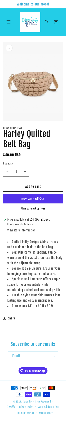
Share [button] (11, 318)
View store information (21, 230)
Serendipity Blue (31, 401)
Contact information (48, 406)
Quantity (8, 163)
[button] (8, 22)
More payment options (33, 208)
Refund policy (45, 412)
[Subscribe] (53, 356)
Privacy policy (26, 406)
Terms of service (25, 412)
